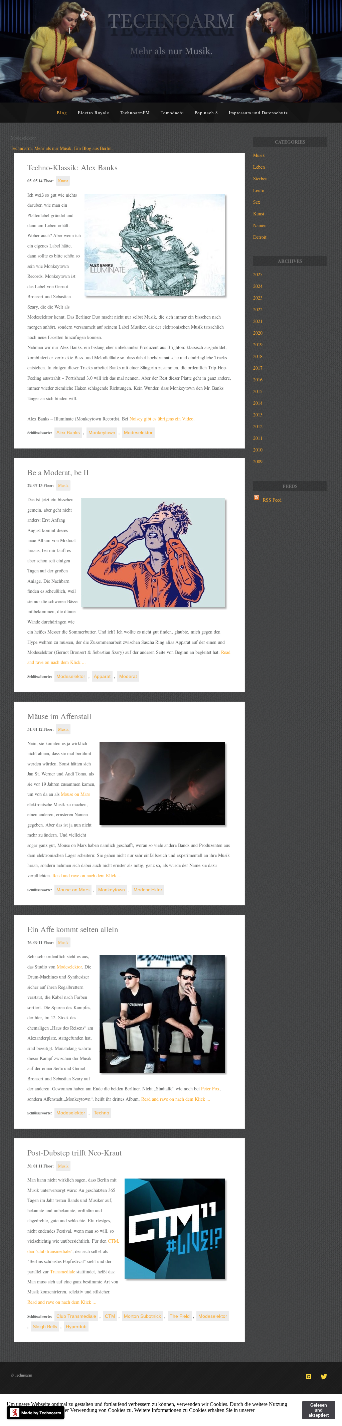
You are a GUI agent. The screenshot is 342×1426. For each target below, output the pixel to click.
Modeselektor (138, 432)
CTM (110, 1316)
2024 (258, 286)
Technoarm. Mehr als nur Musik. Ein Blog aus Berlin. (62, 148)
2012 (258, 426)
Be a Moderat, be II (58, 472)
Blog (62, 113)
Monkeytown (102, 432)
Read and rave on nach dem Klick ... (86, 875)
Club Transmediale (76, 1316)
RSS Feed (272, 500)
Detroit (260, 237)
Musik (63, 485)
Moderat (128, 676)
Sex (256, 202)
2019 (258, 344)
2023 (258, 298)
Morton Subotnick (142, 1316)
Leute (258, 190)
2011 (258, 438)
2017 (258, 368)
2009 (258, 461)
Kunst (63, 180)
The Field (180, 1316)
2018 (258, 356)
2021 (258, 321)
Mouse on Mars (75, 794)
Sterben (260, 178)
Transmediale (62, 1271)
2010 (258, 450)
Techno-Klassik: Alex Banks (72, 167)
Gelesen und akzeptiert (319, 1410)
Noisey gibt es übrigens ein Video (161, 418)
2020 (258, 333)
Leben (259, 167)
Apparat (102, 676)
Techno (101, 1112)
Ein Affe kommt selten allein (72, 929)
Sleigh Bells (45, 1326)
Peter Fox (210, 1088)
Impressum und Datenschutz (258, 113)
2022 (258, 309)
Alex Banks (68, 432)
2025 (258, 274)
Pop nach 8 (206, 113)
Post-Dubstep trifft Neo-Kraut (74, 1152)
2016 (258, 379)
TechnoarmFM (135, 113)
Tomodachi (172, 113)
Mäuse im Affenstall (59, 716)
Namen (260, 225)
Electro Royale (93, 113)
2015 (258, 391)
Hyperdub (76, 1326)
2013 (258, 414)
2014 (258, 403)
